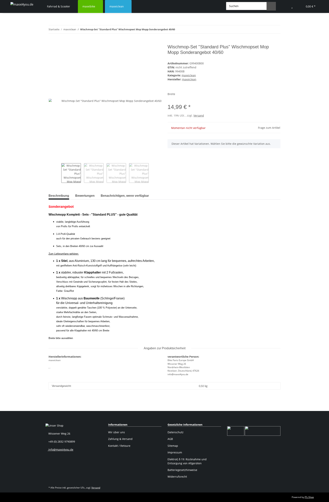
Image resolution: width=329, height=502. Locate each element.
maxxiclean (189, 75)
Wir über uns (116, 432)
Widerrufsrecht (177, 476)
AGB (170, 439)
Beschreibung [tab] (59, 195)
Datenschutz (176, 432)
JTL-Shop (309, 497)
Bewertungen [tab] (85, 195)
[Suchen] (271, 6)
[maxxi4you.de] (21, 4)
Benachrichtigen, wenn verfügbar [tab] (125, 195)
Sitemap (173, 446)
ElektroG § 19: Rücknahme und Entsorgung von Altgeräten (187, 461)
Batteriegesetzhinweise (182, 470)
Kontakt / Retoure (119, 446)
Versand (198, 115)
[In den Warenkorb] (52, 42)
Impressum (175, 452)
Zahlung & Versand (120, 439)
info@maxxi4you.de (60, 449)
